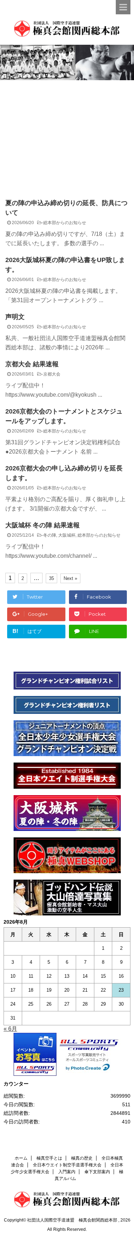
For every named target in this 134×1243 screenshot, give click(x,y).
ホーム (21, 1158)
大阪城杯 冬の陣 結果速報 (42, 525)
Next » (70, 578)
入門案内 (66, 1171)
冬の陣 (49, 535)
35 (51, 578)
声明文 (15, 316)
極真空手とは (49, 1158)
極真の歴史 (82, 1158)
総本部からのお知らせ (64, 222)
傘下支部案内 (97, 1171)
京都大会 (51, 374)
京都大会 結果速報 (32, 364)
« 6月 (10, 1029)
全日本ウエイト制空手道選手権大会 (67, 1164)
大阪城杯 (66, 535)
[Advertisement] (67, 134)
